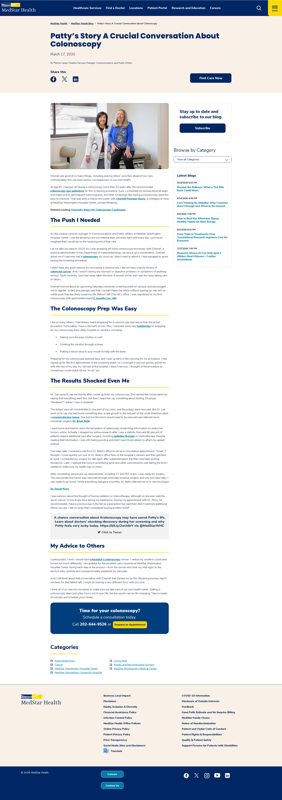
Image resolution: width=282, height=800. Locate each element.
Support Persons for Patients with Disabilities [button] (210, 745)
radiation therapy (124, 436)
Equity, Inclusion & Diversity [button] (120, 707)
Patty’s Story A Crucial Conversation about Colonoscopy (127, 23)
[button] (259, 8)
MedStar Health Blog (82, 23)
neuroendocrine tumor (65, 417)
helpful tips (144, 326)
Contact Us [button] (112, 785)
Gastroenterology (65, 661)
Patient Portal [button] (157, 8)
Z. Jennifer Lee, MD (104, 298)
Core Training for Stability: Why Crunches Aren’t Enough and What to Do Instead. (202, 204)
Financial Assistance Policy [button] (119, 712)
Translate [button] (116, 751)
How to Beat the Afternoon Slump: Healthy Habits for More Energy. (198, 220)
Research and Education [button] (188, 8)
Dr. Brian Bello (81, 421)
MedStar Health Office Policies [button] (122, 723)
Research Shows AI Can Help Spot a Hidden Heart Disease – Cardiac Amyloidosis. (199, 256)
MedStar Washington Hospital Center (76, 668)
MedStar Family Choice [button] (196, 718)
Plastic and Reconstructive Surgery (134, 665)
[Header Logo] (17, 6)
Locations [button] (136, 8)
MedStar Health (58, 23)
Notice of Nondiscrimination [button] (199, 723)
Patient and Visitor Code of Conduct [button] (204, 729)
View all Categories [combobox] (188, 159)
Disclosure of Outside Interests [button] (200, 701)
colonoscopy (90, 256)
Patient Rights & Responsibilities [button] (202, 734)
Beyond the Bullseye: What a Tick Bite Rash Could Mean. (200, 189)
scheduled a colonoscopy (105, 559)
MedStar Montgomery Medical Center (135, 668)
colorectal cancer (60, 271)
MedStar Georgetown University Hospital (78, 672)
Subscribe (202, 128)
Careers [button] (215, 8)
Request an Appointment (130, 624)
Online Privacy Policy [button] (116, 729)
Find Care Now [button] (210, 78)
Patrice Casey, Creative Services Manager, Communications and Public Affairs (93, 63)
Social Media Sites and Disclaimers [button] (124, 745)
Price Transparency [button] (115, 740)
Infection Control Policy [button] (117, 718)
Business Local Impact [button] (117, 696)
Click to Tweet (112, 532)
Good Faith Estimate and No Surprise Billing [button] (208, 712)
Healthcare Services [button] (87, 8)
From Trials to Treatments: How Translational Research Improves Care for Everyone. (202, 237)
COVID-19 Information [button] (196, 696)
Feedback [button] (188, 707)
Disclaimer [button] (109, 701)
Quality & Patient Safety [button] (196, 740)
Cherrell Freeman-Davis (130, 199)
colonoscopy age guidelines (67, 191)
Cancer (59, 665)
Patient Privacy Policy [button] (116, 734)
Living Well (120, 661)
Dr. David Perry (59, 489)
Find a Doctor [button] (115, 8)
